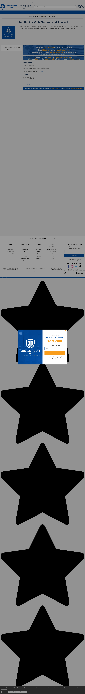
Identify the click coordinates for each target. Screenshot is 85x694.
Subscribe (54, 353)
